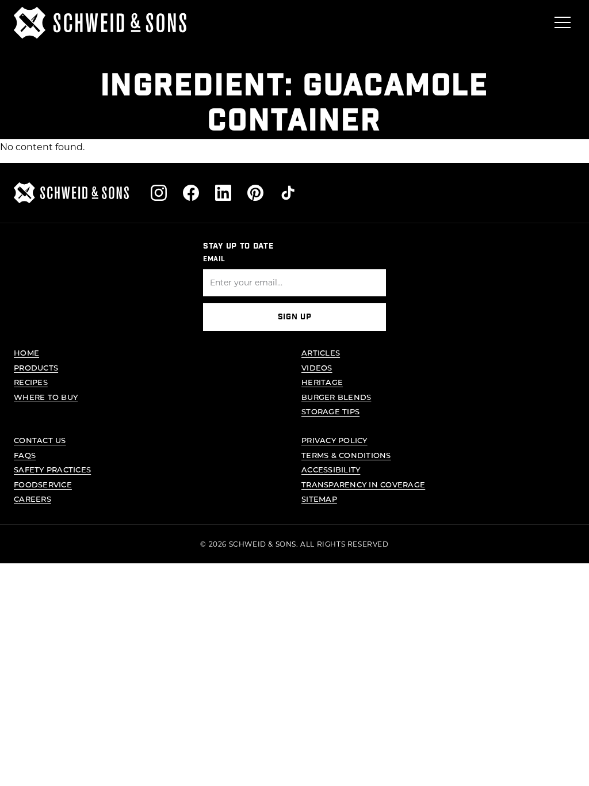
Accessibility (330, 469)
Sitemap (319, 498)
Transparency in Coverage (363, 484)
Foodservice (43, 484)
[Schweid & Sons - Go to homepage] (100, 23)
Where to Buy (46, 397)
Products (36, 367)
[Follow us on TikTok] (287, 192)
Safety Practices (52, 469)
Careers (32, 498)
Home (26, 352)
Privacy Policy (334, 440)
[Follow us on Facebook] (190, 192)
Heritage (322, 382)
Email (214, 259)
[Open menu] (562, 22)
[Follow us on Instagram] (158, 192)
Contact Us (40, 440)
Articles (320, 352)
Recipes (31, 382)
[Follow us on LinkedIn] (223, 192)
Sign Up (295, 317)
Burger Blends (336, 397)
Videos (316, 367)
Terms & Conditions (346, 455)
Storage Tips (330, 411)
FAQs (25, 455)
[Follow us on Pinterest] (255, 192)
